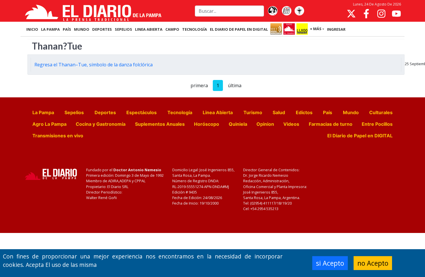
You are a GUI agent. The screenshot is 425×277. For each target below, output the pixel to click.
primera (199, 85)
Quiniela (238, 124)
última (234, 85)
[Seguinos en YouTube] (396, 13)
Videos (291, 124)
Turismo (252, 112)
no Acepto (372, 263)
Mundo (351, 112)
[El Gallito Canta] (272, 11)
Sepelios (74, 112)
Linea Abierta (218, 112)
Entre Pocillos (377, 124)
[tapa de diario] (286, 11)
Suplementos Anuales (160, 124)
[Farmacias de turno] (299, 11)
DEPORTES (102, 29)
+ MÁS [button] (315, 28)
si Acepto (330, 263)
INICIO (32, 29)
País (327, 112)
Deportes (105, 112)
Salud (279, 112)
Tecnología (179, 112)
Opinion (265, 124)
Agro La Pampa (49, 124)
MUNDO (81, 29)
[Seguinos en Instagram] (381, 13)
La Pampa (43, 112)
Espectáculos (141, 112)
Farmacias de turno (330, 124)
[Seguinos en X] (351, 13)
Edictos (304, 112)
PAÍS (67, 29)
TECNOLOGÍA (194, 29)
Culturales (381, 112)
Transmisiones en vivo (57, 135)
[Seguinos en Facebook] (366, 13)
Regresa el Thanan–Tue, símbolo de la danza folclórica (93, 64)
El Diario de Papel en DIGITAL (239, 29)
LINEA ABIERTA (148, 29)
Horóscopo (206, 124)
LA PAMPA (50, 29)
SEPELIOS (123, 29)
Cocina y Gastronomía (100, 124)
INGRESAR (336, 29)
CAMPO (172, 29)
